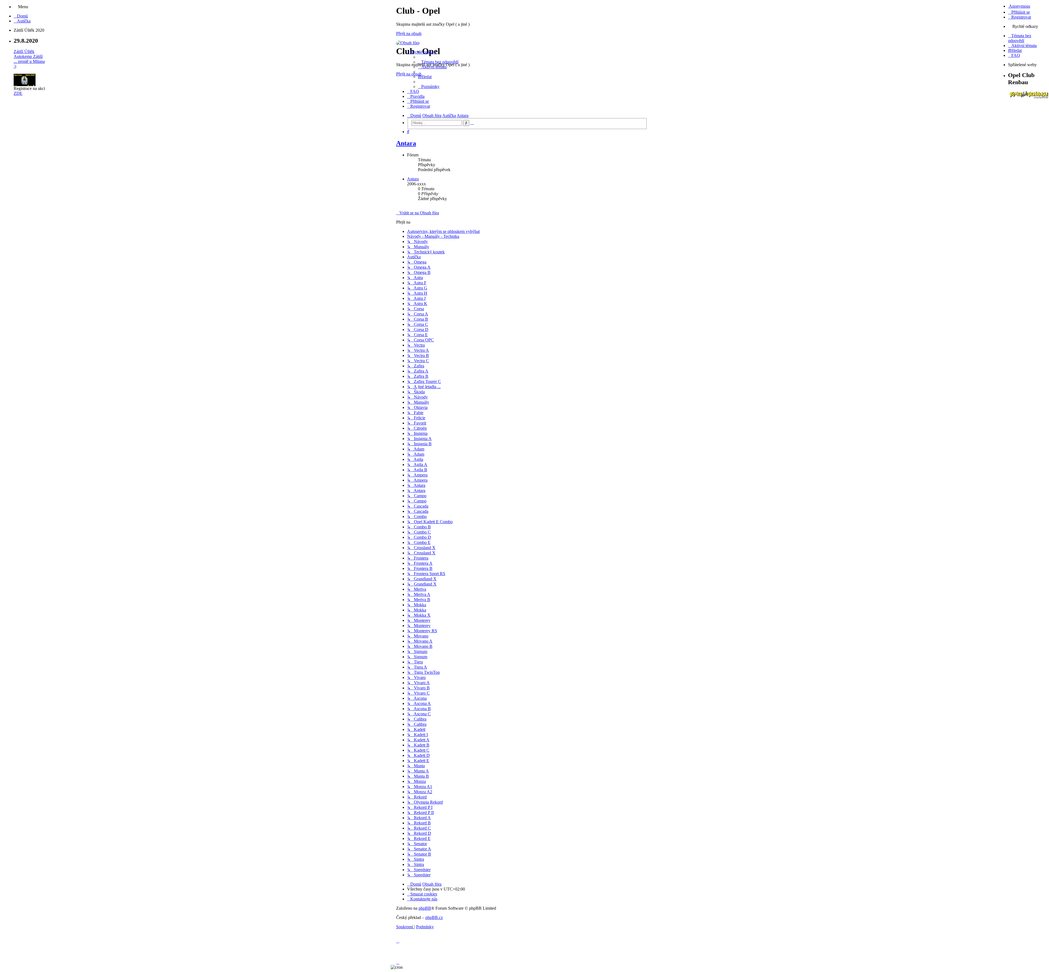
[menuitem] (21, 16)
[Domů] (408, 42)
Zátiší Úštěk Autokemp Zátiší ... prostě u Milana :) (29, 59)
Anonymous (1019, 6)
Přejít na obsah (409, 33)
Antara (406, 143)
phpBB (425, 908)
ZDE (18, 93)
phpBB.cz (434, 917)
